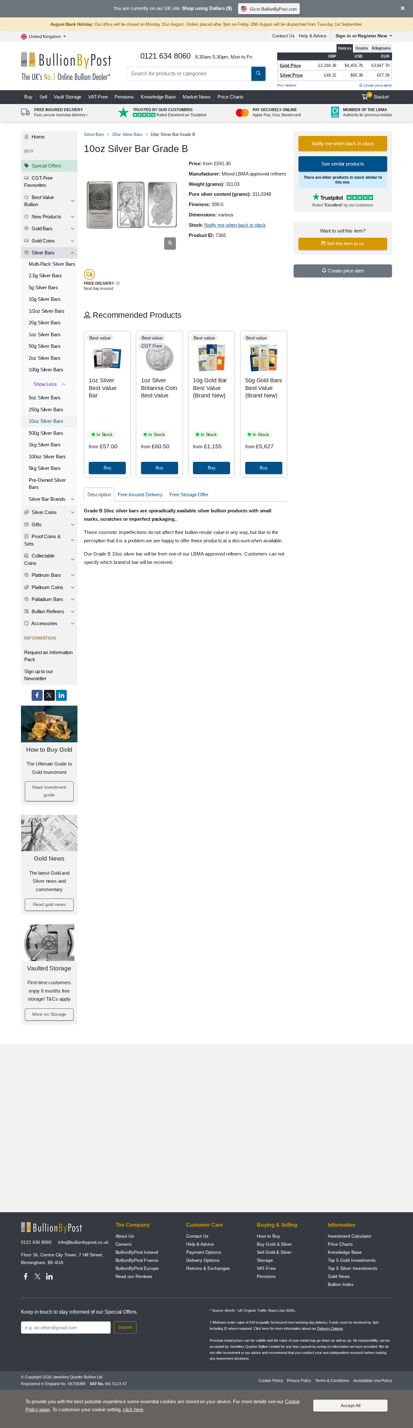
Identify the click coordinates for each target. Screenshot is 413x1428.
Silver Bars (42, 252)
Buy (28, 97)
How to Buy (268, 1236)
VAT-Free (97, 97)
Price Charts (230, 97)
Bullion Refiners (47, 611)
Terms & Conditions (332, 1380)
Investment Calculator (350, 1236)
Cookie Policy (271, 1380)
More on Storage (49, 1014)
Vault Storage (67, 97)
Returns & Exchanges (208, 1268)
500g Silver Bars (46, 433)
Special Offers (45, 165)
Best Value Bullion (39, 201)
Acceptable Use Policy (372, 1380)
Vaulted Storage (49, 968)
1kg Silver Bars (45, 444)
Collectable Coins (39, 559)
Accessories (43, 623)
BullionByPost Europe (137, 1268)
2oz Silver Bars (45, 358)
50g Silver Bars (45, 346)
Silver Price (291, 75)
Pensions (124, 97)
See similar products (342, 164)
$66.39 (356, 75)
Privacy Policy (299, 1380)
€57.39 (383, 75)
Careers (124, 1244)
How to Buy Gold (49, 749)
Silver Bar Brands (47, 499)
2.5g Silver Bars (45, 275)
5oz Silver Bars (45, 397)
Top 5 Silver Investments (352, 1268)
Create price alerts (377, 85)
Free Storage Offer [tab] (188, 494)
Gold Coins (42, 240)
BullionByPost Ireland (137, 1252)
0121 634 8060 (36, 1242)
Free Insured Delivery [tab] (140, 494)
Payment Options (203, 1252)
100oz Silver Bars (47, 456)
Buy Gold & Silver (274, 1244)
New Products (45, 216)
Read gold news (49, 904)
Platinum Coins (46, 587)
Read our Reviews (134, 1276)
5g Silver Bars (43, 287)
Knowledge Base (158, 97)
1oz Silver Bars (45, 334)
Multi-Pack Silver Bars (52, 264)
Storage (265, 1260)
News (197, 97)
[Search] (258, 74)
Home (37, 136)
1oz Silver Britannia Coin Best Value (159, 388)
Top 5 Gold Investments (352, 1260)
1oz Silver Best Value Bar (102, 388)
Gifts (36, 524)
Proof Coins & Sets (42, 540)
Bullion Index (341, 1284)
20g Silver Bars (45, 322)
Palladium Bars (46, 599)
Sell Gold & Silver (274, 1252)
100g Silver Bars (46, 369)
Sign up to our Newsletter (38, 675)
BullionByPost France (137, 1260)
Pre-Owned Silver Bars (47, 483)
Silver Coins (43, 512)
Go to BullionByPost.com (273, 9)
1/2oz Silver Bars (47, 311)
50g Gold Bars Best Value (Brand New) (263, 388)
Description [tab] (99, 494)
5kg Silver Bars (45, 468)
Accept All (350, 1405)
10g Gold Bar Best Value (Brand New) (210, 388)
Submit (125, 1327)
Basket (379, 96)
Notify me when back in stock (235, 225)
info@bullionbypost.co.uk (83, 1242)
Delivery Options (202, 1260)
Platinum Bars (45, 575)
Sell (43, 97)
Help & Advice (313, 35)
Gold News (49, 858)
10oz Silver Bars (46, 421)
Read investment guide (49, 791)
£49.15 (330, 75)
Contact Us (283, 35)
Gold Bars (41, 228)
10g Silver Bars (45, 299)
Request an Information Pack (48, 656)
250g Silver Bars (46, 409)
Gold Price (290, 65)
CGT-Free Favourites (38, 181)
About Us (125, 1236)
